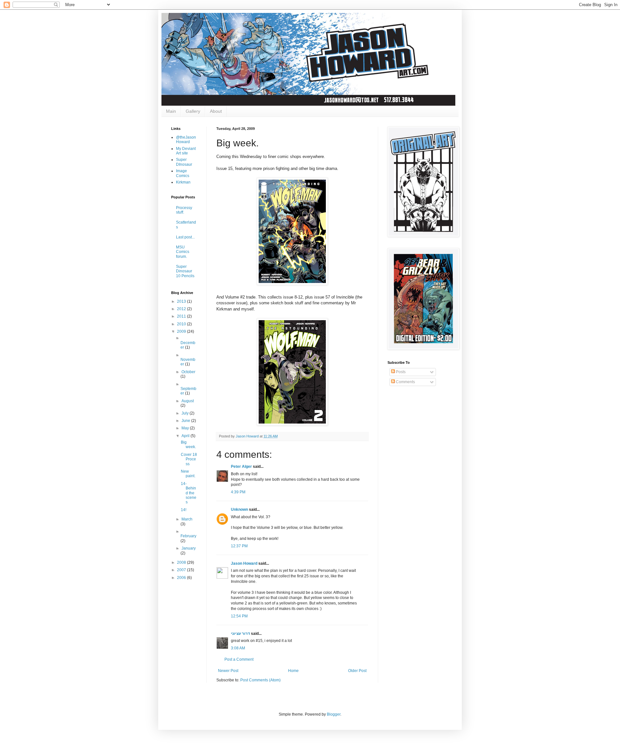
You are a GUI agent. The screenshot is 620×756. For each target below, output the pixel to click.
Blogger (333, 714)
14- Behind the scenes (188, 493)
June (186, 420)
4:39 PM (238, 492)
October (188, 372)
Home (293, 670)
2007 (182, 570)
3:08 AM (238, 648)
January (188, 548)
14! (183, 510)
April (186, 436)
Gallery (193, 111)
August (187, 401)
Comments (405, 382)
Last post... (185, 237)
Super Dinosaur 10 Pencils (185, 271)
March (186, 519)
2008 (182, 562)
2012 (182, 309)
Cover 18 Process (189, 459)
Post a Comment (238, 659)
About (216, 111)
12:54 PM (239, 616)
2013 (182, 301)
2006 (182, 577)
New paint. (188, 473)
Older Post (357, 670)
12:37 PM (239, 546)
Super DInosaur (184, 161)
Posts (400, 372)
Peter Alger (241, 466)
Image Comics (182, 173)
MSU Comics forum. (182, 252)
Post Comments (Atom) (260, 680)
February (188, 536)
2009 (182, 331)
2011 (182, 316)
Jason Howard (244, 563)
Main (171, 111)
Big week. (188, 444)
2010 (182, 324)
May (185, 428)
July (185, 413)
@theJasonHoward (186, 139)
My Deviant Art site (186, 150)
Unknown (239, 509)
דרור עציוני (240, 633)
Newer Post (228, 670)
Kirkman (183, 182)
